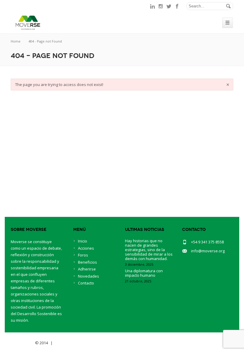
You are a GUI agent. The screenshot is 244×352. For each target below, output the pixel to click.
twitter (169, 6)
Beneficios (87, 262)
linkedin (152, 6)
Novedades (88, 276)
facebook (177, 6)
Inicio (82, 241)
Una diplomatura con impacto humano (144, 273)
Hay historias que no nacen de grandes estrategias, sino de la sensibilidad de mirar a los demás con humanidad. (149, 249)
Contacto (86, 283)
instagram (160, 6)
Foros (83, 255)
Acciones (86, 248)
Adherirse (87, 269)
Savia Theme (22, 342)
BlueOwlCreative (70, 342)
